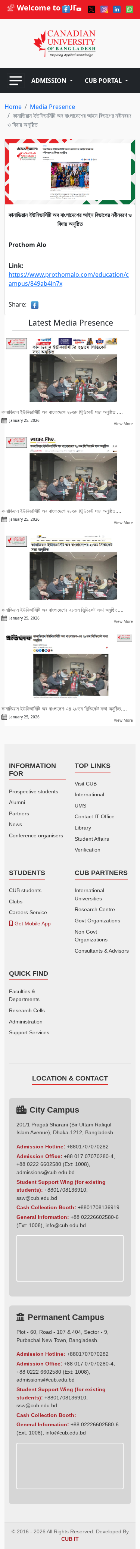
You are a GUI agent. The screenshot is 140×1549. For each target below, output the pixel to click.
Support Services (29, 1032)
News (15, 824)
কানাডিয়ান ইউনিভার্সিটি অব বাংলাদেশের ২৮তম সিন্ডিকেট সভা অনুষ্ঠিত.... (62, 609)
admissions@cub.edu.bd (45, 1172)
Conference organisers (36, 835)
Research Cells (27, 1010)
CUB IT (70, 1539)
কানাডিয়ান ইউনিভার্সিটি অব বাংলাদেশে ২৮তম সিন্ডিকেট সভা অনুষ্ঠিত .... (62, 412)
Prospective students (33, 791)
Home (13, 107)
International (89, 794)
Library (83, 828)
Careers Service (28, 912)
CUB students (25, 890)
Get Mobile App (32, 923)
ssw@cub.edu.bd (36, 1198)
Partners (19, 813)
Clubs (15, 901)
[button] (51, 80)
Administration (26, 1022)
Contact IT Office (95, 816)
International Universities (89, 894)
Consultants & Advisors (102, 951)
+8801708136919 (98, 1207)
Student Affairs (92, 839)
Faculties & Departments (24, 995)
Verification (87, 850)
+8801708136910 (65, 1190)
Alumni (17, 802)
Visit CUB (86, 784)
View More (123, 423)
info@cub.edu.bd (66, 1225)
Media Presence (52, 107)
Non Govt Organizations (91, 936)
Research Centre (95, 909)
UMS (80, 806)
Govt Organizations (97, 921)
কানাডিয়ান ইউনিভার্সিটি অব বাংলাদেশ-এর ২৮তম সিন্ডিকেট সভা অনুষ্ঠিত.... (64, 708)
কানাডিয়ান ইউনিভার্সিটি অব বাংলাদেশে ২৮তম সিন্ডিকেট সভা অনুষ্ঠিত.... (61, 510)
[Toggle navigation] (15, 80)
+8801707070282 (88, 1147)
